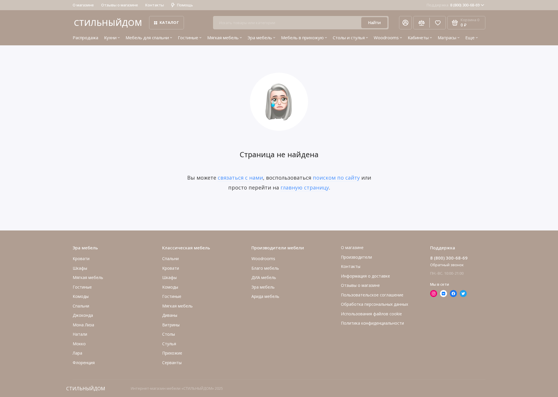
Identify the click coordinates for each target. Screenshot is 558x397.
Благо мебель (265, 268)
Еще (470, 37)
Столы (168, 334)
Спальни (170, 258)
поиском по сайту (336, 177)
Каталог (169, 22)
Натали (80, 334)
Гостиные (188, 37)
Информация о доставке (365, 276)
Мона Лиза (83, 325)
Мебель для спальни (147, 37)
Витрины (171, 325)
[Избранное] (438, 22)
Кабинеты (418, 37)
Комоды (81, 296)
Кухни (110, 37)
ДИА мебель (263, 277)
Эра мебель (260, 37)
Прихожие (172, 353)
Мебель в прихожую (302, 37)
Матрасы (447, 37)
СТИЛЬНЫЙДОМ (108, 22)
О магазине (83, 5)
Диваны (169, 315)
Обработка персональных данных (374, 304)
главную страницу (304, 187)
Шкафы (80, 268)
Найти (374, 22)
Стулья (169, 343)
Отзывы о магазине (119, 5)
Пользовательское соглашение (372, 295)
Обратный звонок (447, 264)
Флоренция (84, 362)
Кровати (81, 258)
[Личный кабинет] (405, 22)
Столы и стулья (349, 37)
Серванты (172, 362)
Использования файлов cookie (371, 313)
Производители (356, 257)
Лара (77, 353)
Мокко (79, 343)
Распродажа (85, 37)
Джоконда (83, 315)
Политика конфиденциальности (372, 323)
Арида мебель (265, 296)
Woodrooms (386, 37)
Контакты (154, 5)
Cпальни (81, 306)
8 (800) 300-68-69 (453, 5)
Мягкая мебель (223, 37)
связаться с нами (240, 177)
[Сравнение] (421, 22)
